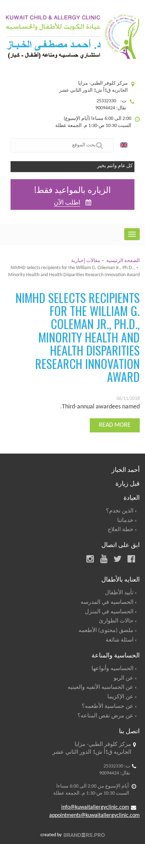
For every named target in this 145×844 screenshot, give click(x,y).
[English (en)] (125, 145)
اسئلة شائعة (119, 640)
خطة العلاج (120, 530)
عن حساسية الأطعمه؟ (107, 706)
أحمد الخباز (126, 469)
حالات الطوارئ (116, 621)
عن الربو (123, 678)
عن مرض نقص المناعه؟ (105, 716)
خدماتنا (125, 520)
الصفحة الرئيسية (123, 260)
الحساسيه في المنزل (109, 612)
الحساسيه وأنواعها (112, 669)
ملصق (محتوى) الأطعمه (105, 630)
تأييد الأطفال (119, 593)
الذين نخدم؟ (119, 511)
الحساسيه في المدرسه (107, 602)
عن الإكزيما (120, 697)
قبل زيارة (127, 482)
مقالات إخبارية (85, 260)
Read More (115, 425)
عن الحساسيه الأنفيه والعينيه (100, 687)
